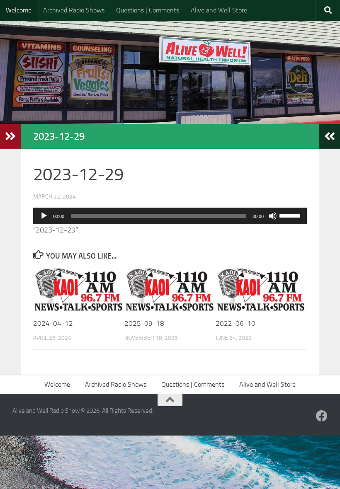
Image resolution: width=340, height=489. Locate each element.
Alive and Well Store (219, 10)
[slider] (291, 215)
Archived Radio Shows (73, 10)
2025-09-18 (144, 323)
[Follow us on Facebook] (322, 416)
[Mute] (273, 216)
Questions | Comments (147, 10)
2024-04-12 (53, 323)
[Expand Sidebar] (10, 136)
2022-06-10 (235, 323)
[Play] (44, 216)
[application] (170, 216)
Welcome (19, 10)
